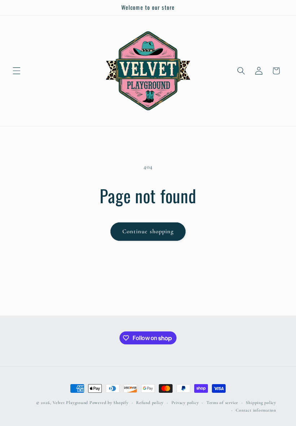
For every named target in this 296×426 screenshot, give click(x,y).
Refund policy (150, 402)
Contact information (256, 410)
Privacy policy (185, 402)
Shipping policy (261, 402)
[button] (16, 70)
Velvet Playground (70, 402)
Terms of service (222, 402)
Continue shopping (148, 231)
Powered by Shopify (109, 402)
